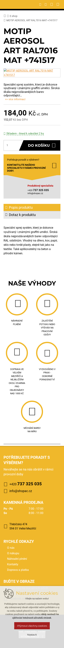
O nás (10, 547)
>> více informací (15, 99)
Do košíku (39, 145)
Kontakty (12, 564)
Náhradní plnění (17, 558)
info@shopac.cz (35, 193)
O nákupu (13, 553)
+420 (25, 483)
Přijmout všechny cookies (32, 625)
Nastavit (32, 634)
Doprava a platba (18, 570)
